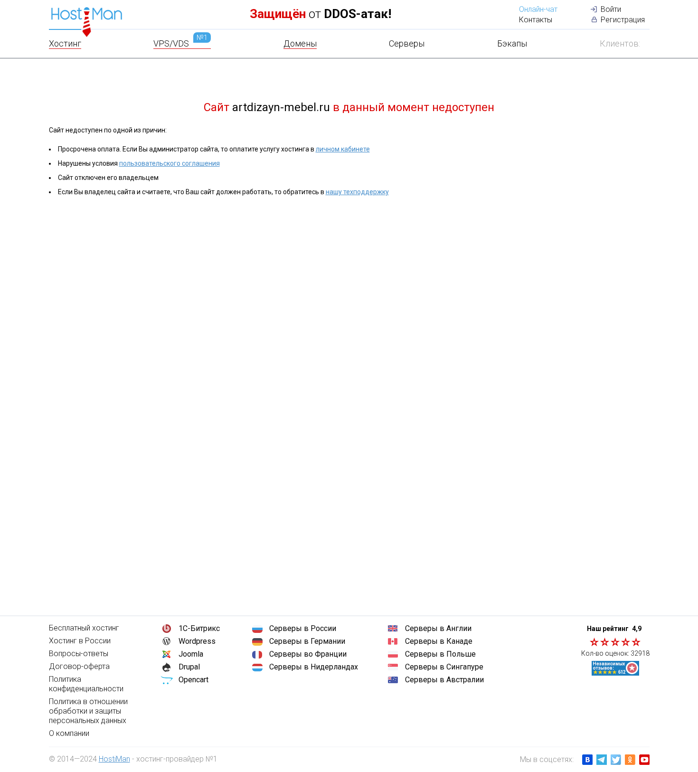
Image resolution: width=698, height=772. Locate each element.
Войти (611, 9)
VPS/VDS (180, 43)
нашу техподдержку (357, 192)
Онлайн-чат (538, 9)
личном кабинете (343, 149)
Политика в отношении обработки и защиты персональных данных (88, 711)
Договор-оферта (79, 666)
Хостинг (65, 43)
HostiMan (114, 758)
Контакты (535, 19)
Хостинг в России (80, 640)
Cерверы (406, 43)
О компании (69, 733)
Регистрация (623, 19)
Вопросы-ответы (78, 653)
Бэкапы (512, 43)
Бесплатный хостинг (84, 627)
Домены (300, 43)
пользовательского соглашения (169, 163)
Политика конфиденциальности (86, 684)
